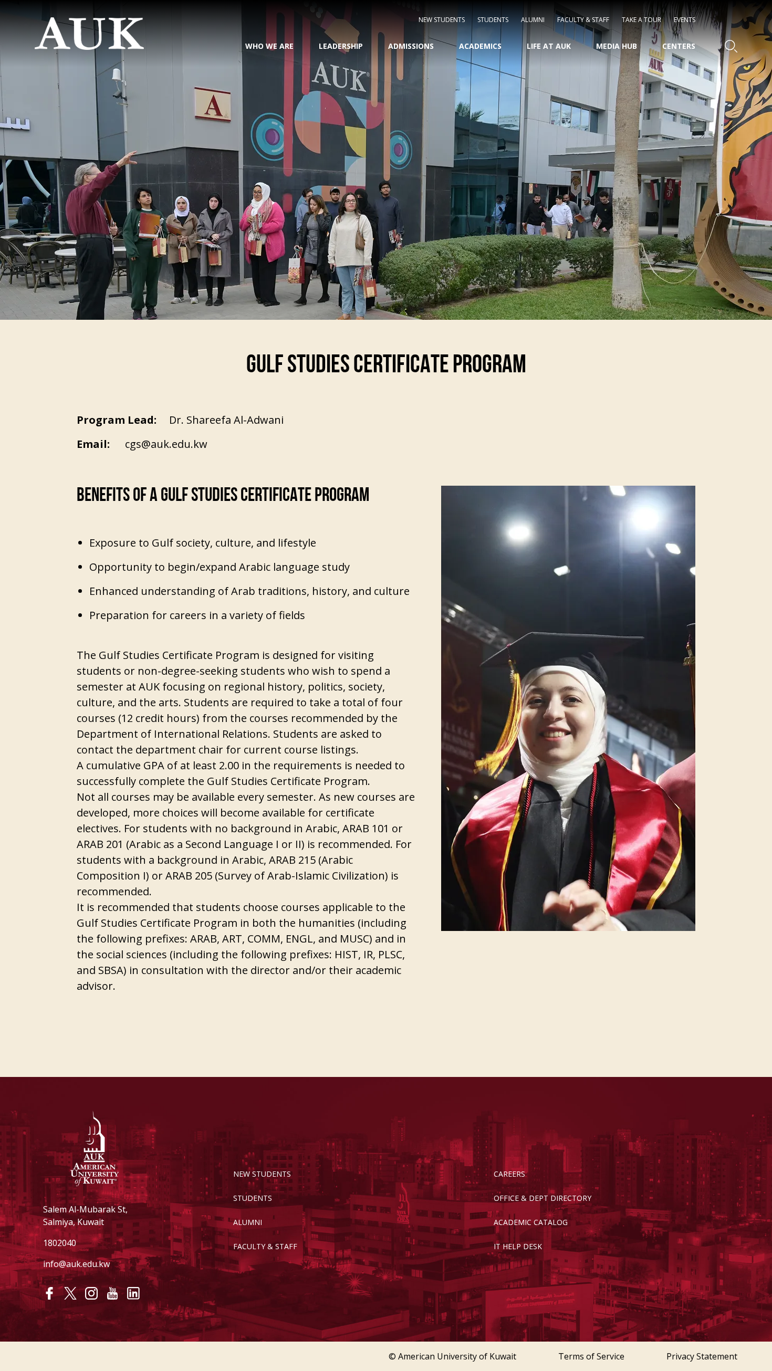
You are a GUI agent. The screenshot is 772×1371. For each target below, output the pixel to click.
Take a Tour (641, 20)
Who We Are (269, 46)
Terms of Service (591, 1356)
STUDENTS (492, 20)
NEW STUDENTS (442, 20)
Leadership (341, 46)
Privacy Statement (701, 1356)
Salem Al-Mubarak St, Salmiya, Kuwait (85, 1215)
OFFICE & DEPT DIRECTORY (542, 1198)
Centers (678, 46)
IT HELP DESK (518, 1246)
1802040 (59, 1243)
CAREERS (509, 1174)
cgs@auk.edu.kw (166, 444)
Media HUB (616, 46)
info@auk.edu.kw (76, 1264)
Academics (480, 46)
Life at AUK (549, 46)
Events (684, 20)
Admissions (411, 46)
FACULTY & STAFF (265, 1246)
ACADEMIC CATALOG (531, 1222)
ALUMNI (247, 1222)
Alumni (533, 20)
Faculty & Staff (583, 20)
